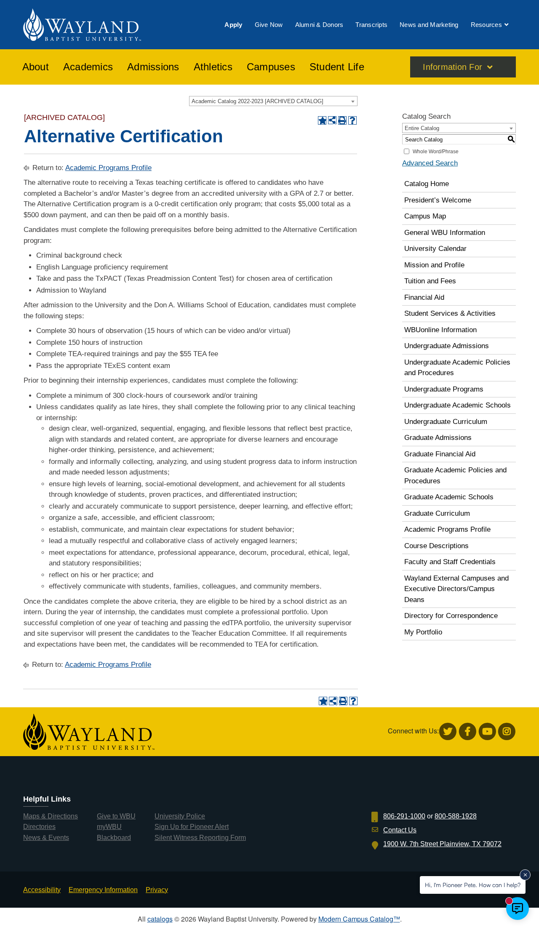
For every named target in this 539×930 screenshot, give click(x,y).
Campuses (271, 67)
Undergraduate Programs (443, 389)
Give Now (269, 24)
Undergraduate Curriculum (445, 422)
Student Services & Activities (450, 313)
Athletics (213, 67)
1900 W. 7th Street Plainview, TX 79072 (442, 843)
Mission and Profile (434, 265)
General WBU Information (444, 233)
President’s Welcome (437, 200)
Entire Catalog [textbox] (422, 128)
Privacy (157, 889)
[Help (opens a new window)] (352, 120)
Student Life (337, 67)
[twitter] (448, 731)
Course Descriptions (436, 546)
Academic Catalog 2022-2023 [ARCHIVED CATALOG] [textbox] (257, 101)
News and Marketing (429, 24)
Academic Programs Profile (108, 168)
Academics (88, 67)
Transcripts (371, 24)
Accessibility (42, 889)
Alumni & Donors (319, 24)
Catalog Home (426, 184)
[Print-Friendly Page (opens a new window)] (342, 120)
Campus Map (425, 216)
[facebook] (468, 731)
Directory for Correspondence (451, 616)
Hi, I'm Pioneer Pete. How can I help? (472, 884)
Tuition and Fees (430, 281)
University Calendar (435, 249)
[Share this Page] (332, 120)
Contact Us (399, 830)
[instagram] (507, 731)
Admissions (153, 67)
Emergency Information (103, 889)
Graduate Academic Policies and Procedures (455, 475)
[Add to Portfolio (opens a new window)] (322, 120)
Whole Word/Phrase (436, 152)
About (35, 67)
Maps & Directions (50, 816)
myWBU (109, 826)
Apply (233, 24)
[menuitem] (233, 24)
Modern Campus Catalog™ (359, 919)
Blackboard (114, 837)
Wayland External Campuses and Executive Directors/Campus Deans (456, 589)
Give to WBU (116, 816)
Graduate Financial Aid (439, 454)
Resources (486, 24)
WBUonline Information (440, 330)
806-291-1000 (404, 816)
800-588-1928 (456, 816)
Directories (39, 826)
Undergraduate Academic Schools (457, 405)
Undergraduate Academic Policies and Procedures (457, 367)
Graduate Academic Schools (449, 497)
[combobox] (273, 101)
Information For (452, 67)
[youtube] (487, 731)
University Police (180, 816)
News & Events (46, 837)
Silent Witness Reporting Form (200, 837)
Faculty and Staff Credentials (450, 562)
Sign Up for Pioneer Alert (192, 826)
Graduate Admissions (438, 438)
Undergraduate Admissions (446, 346)
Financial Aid (424, 297)
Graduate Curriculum (437, 513)
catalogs (160, 919)
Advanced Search (430, 163)
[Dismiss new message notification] (525, 874)
